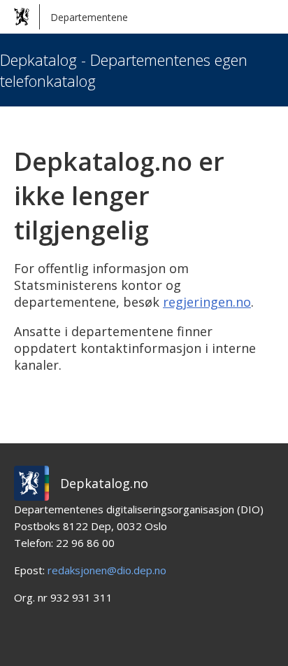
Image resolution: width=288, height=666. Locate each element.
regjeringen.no (207, 301)
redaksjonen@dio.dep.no (107, 570)
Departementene (89, 17)
